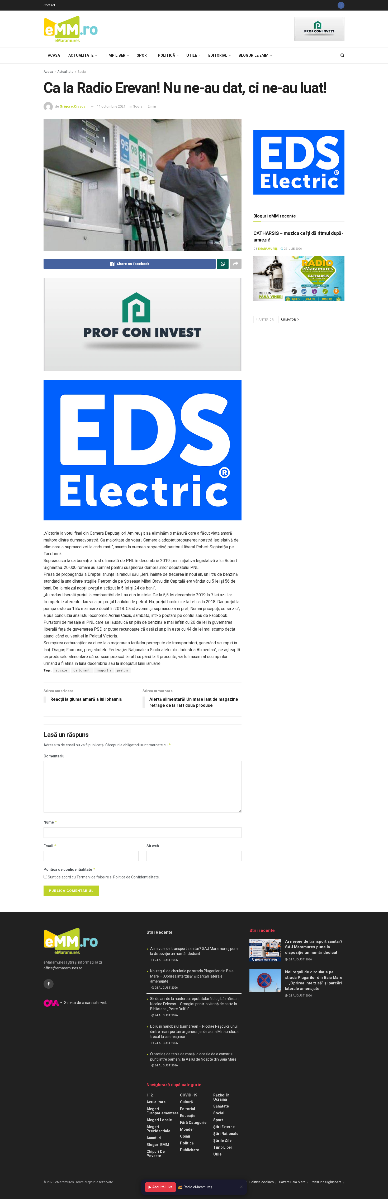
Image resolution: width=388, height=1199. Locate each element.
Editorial (217, 55)
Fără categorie (193, 1122)
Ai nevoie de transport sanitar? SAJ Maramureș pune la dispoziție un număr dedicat (313, 947)
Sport (143, 55)
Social (82, 72)
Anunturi (153, 1138)
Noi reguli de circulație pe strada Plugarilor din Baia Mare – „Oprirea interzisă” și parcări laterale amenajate (192, 976)
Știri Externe (224, 1127)
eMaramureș (268, 248)
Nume (50, 822)
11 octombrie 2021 (111, 106)
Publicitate (189, 1150)
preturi (122, 670)
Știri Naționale (225, 1134)
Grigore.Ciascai (73, 106)
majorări (104, 670)
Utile (191, 55)
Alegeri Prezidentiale (158, 1129)
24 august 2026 (166, 960)
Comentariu (54, 756)
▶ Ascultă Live (160, 1187)
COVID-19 (188, 1095)
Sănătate (221, 1106)
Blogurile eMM (253, 55)
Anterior (266, 319)
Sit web (152, 846)
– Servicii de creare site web (83, 1002)
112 (149, 1095)
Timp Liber (115, 55)
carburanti (82, 670)
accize (61, 670)
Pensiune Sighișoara (326, 1182)
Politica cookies (261, 1182)
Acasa (54, 55)
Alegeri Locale (159, 1120)
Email (50, 845)
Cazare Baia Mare (292, 1182)
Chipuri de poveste (155, 1153)
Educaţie (187, 1116)
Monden (187, 1129)
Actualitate (80, 55)
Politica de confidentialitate (70, 869)
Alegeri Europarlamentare (162, 1111)
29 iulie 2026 (292, 248)
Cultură (186, 1102)
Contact (49, 5)
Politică (166, 55)
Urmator (289, 319)
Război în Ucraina (221, 1097)
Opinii (185, 1136)
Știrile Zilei (223, 1140)
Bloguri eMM (157, 1145)
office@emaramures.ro (63, 968)
